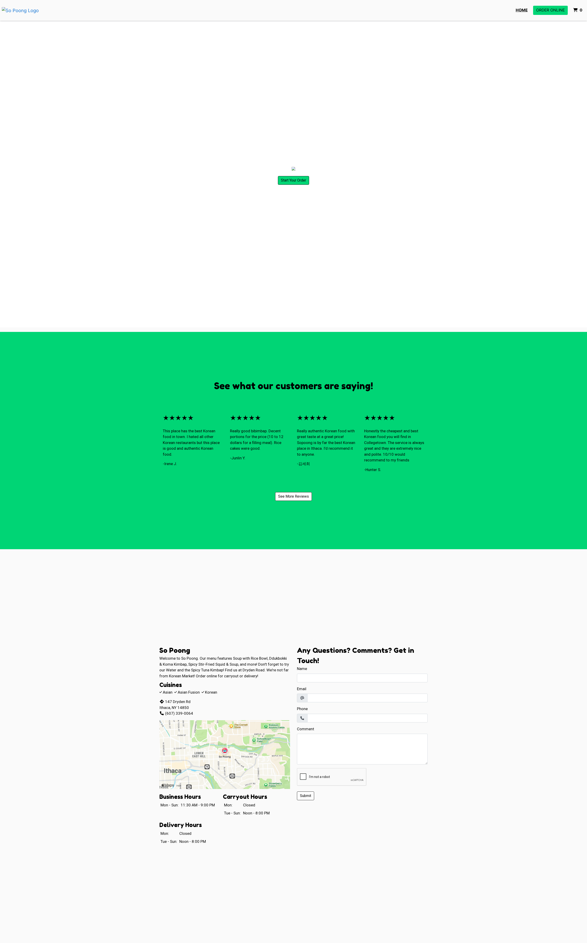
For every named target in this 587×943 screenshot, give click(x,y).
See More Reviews (293, 496)
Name (302, 668)
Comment (305, 729)
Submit (305, 796)
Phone (302, 708)
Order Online (550, 10)
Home (522, 10)
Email (301, 689)
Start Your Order (293, 180)
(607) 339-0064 (179, 713)
